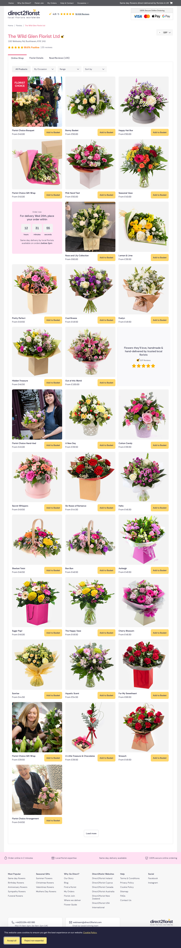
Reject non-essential (34, 940)
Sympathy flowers (17, 891)
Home (11, 3)
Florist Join (39, 3)
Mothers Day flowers (46, 891)
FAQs (122, 895)
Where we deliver (72, 900)
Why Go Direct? (24, 3)
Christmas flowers (45, 882)
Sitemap (124, 891)
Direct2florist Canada (102, 887)
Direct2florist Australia (103, 891)
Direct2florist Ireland (102, 878)
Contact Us (125, 900)
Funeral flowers (15, 895)
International (98, 907)
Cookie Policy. (90, 932)
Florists (19, 25)
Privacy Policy (127, 882)
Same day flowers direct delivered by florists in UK (145, 3)
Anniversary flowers (17, 887)
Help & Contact (67, 3)
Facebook (153, 878)
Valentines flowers (45, 887)
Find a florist (70, 887)
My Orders (52, 3)
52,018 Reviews (82, 14)
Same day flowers (16, 878)
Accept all (11, 940)
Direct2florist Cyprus (102, 882)
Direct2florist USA (101, 903)
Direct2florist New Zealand (101, 897)
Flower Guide (70, 904)
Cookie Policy (127, 887)
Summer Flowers (44, 878)
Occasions (81, 3)
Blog (66, 882)
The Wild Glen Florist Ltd (35, 25)
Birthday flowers (16, 882)
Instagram (153, 882)
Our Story (69, 878)
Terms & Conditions (130, 878)
